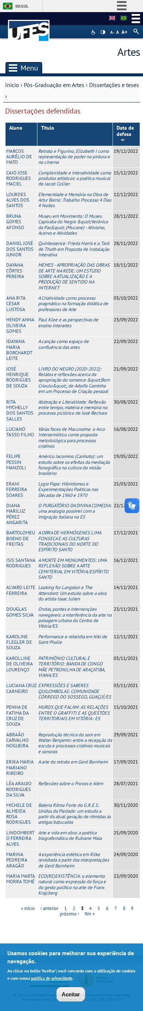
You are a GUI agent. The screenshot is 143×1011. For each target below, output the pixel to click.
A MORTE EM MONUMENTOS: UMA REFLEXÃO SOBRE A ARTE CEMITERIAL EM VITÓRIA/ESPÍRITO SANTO (73, 568)
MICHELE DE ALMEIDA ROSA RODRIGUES (19, 813)
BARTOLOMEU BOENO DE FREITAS (20, 538)
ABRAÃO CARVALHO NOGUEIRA (17, 740)
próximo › (69, 914)
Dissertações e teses (114, 85)
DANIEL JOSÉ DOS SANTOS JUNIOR (19, 249)
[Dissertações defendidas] (123, 18)
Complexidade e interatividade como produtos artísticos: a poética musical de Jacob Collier (74, 178)
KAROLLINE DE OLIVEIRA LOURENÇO (19, 664)
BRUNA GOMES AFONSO (15, 222)
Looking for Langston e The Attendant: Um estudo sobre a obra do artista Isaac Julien (72, 593)
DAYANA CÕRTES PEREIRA (15, 270)
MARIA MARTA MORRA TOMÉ (20, 879)
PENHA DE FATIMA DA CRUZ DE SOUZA (17, 715)
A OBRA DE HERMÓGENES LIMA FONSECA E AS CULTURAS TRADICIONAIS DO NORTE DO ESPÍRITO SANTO (69, 541)
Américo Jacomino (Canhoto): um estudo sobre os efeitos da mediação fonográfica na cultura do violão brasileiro (74, 464)
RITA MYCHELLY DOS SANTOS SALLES (19, 410)
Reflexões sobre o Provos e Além (70, 783)
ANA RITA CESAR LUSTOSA (15, 304)
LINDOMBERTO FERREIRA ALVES (20, 838)
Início (12, 85)
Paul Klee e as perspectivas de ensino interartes (68, 322)
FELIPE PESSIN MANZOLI (16, 462)
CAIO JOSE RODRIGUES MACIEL (18, 178)
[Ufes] (29, 27)
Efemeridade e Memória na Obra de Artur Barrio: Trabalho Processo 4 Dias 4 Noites (74, 200)
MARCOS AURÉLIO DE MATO (19, 157)
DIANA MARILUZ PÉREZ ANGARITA (17, 514)
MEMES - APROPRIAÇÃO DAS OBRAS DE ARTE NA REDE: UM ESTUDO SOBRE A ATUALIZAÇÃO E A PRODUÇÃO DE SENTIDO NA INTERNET (74, 276)
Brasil (22, 6)
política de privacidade (51, 978)
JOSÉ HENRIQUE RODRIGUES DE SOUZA (18, 377)
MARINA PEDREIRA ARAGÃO (16, 860)
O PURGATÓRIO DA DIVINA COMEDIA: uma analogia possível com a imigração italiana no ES (74, 511)
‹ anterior (49, 908)
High (102, 32)
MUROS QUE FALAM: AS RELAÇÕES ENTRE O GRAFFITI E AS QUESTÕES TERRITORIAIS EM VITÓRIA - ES (74, 713)
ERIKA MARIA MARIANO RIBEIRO (19, 767)
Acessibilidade (94, 32)
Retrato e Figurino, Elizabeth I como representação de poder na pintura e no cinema (74, 157)
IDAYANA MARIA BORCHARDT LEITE (19, 349)
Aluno (15, 127)
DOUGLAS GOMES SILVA (20, 612)
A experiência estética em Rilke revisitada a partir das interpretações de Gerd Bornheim (73, 860)
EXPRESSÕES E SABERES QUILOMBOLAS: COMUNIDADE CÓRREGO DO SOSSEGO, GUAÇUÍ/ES (74, 691)
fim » (90, 914)
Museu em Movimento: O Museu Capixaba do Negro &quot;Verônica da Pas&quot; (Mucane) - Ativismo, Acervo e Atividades (73, 224)
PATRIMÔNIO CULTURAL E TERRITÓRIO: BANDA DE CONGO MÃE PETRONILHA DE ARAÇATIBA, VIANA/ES (71, 666)
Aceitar (71, 994)
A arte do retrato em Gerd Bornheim (73, 762)
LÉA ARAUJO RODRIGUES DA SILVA (19, 789)
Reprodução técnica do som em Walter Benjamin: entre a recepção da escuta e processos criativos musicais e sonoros (75, 743)
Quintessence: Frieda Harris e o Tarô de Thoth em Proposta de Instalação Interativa (73, 249)
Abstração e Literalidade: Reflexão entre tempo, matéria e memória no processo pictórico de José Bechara (72, 407)
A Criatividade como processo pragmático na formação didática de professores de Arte (73, 304)
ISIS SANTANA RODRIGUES (20, 563)
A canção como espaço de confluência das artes (63, 344)
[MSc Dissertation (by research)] (112, 18)
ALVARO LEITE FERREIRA (20, 590)
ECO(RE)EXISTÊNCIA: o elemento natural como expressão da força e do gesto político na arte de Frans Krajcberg (72, 884)
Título (47, 127)
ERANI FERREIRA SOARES (16, 489)
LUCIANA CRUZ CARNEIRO (21, 688)
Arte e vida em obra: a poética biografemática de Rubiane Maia (70, 835)
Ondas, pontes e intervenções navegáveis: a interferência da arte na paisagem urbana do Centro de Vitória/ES (74, 617)
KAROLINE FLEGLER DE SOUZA (19, 642)
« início (28, 908)
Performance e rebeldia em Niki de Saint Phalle (72, 639)
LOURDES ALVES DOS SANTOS (17, 200)
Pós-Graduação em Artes (54, 85)
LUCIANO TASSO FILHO (20, 432)
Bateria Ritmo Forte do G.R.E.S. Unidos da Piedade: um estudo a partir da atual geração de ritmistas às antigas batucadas (74, 813)
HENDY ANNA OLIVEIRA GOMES (20, 325)
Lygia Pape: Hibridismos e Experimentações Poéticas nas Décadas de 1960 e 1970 (68, 489)
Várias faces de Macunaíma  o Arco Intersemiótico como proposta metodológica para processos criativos (71, 437)
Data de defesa (125, 130)
